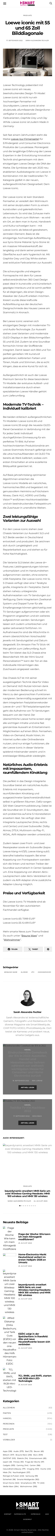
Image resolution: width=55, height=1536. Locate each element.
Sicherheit (9, 1479)
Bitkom (8, 1455)
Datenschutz (20, 1514)
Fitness (18, 1462)
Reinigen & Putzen (13, 1476)
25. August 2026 (25, 1243)
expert (7, 1462)
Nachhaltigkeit (21, 1472)
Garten (35, 1465)
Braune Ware (29, 935)
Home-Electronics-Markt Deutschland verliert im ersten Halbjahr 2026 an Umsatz (32, 1258)
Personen (8, 1424)
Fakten (7, 1413)
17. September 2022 (14, 40)
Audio (18, 1451)
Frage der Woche (34, 1462)
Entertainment (37, 1458)
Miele (7, 1472)
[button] (20, 1206)
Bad (29, 1451)
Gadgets (9, 1465)
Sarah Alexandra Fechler (37, 40)
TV (33, 972)
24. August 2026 (40, 1201)
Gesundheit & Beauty (14, 1469)
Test (5, 1434)
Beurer (39, 1451)
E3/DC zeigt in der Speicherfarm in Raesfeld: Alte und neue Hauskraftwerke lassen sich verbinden (34, 1339)
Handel (27, 1050)
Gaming (22, 1465)
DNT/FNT (9, 1458)
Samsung (32, 1476)
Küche (45, 1469)
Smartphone (28, 1483)
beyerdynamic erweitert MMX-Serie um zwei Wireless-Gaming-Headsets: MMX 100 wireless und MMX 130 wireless (27, 1194)
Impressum (35, 1514)
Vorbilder (9, 1439)
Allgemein (9, 1407)
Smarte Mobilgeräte (28, 1479)
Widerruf (27, 1519)
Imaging (33, 1469)
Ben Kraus (37, 1116)
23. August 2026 (25, 1385)
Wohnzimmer (12, 939)
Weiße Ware (11, 1486)
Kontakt (7, 1514)
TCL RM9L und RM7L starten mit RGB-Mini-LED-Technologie (34, 1378)
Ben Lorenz (37, 1081)
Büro (38, 1455)
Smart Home (11, 1483)
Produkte (27, 15)
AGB (47, 1514)
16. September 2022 (21, 1081)
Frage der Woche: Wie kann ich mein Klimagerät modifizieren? (34, 1237)
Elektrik (22, 1458)
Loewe (25, 972)
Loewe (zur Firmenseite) (25, 139)
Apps (7, 1451)
